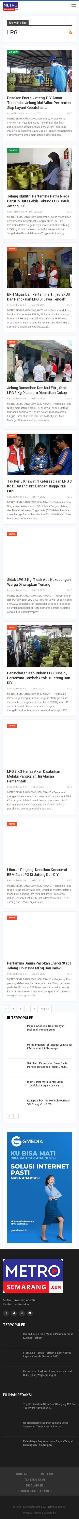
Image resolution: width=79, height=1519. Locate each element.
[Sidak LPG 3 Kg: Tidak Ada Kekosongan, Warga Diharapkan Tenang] (39, 553)
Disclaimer (34, 1485)
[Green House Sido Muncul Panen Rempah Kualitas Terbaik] (11, 1338)
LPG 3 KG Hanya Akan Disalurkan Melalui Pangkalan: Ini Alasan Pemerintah (33, 776)
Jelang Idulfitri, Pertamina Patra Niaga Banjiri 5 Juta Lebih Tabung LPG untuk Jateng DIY (38, 201)
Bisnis (12, 249)
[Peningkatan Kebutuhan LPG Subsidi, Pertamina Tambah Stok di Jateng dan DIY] (39, 646)
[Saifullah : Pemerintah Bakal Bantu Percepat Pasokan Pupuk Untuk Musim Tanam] (16, 1067)
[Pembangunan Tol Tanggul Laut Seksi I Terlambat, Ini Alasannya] (16, 1049)
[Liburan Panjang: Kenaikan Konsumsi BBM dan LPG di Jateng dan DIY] (39, 843)
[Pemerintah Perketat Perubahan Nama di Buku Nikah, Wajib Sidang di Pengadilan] (11, 1376)
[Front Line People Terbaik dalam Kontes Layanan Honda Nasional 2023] (11, 1357)
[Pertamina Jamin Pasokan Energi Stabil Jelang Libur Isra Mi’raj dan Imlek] (39, 936)
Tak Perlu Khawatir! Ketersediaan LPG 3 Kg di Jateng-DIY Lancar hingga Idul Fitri (39, 486)
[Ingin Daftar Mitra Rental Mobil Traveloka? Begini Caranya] (16, 1086)
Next (44, 1009)
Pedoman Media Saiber (34, 1491)
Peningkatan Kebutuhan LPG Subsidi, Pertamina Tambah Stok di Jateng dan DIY (38, 678)
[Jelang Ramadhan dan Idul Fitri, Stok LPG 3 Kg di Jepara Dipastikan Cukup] (39, 361)
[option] (39, 1068)
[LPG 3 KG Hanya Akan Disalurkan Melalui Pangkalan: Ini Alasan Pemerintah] (39, 744)
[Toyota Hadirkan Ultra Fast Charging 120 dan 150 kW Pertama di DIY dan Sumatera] (11, 1408)
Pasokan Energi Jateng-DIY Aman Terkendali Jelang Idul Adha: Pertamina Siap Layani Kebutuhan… (39, 103)
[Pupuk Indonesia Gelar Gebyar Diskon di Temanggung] (16, 1030)
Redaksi (47, 1474)
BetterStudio (49, 1512)
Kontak (22, 1474)
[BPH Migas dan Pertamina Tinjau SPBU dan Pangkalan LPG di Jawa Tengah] (39, 267)
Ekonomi (13, 52)
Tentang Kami (34, 1479)
